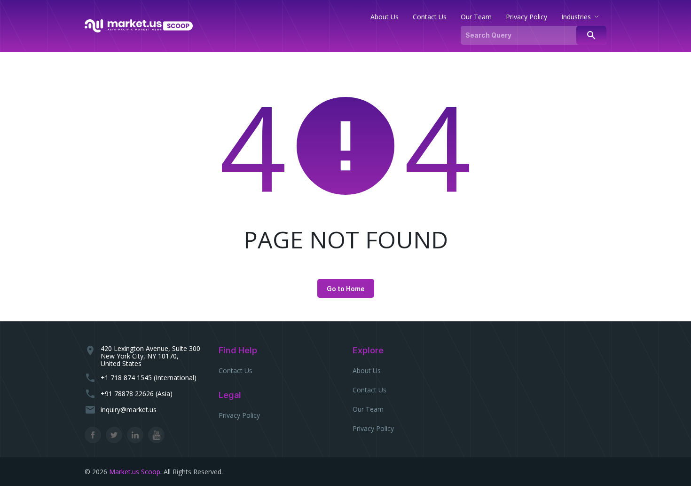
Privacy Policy (239, 415)
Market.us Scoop (134, 471)
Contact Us (235, 370)
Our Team (368, 409)
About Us (367, 370)
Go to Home (346, 289)
